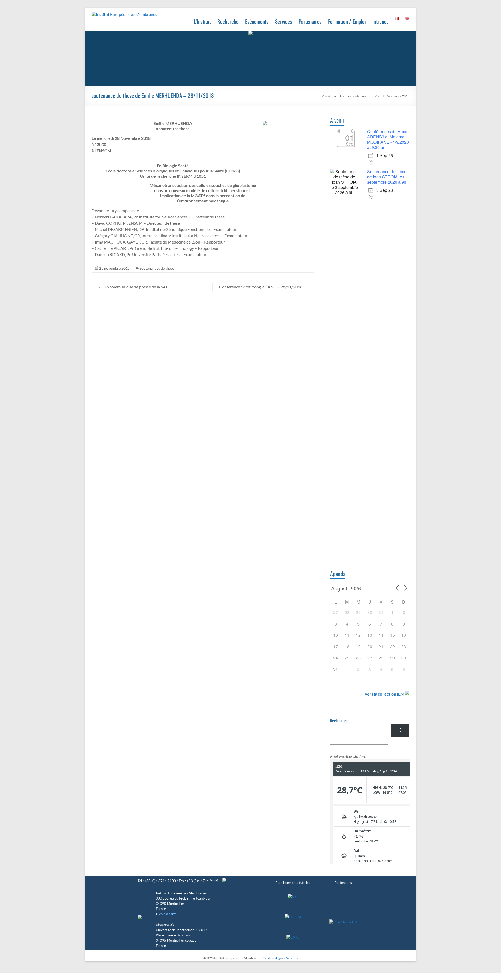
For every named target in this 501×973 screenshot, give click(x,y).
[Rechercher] (400, 730)
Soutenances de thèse (157, 268)
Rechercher (339, 721)
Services (283, 22)
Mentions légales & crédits (280, 958)
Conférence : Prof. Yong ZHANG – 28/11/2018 (263, 286)
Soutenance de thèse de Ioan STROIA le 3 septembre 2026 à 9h (387, 177)
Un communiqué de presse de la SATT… (135, 286)
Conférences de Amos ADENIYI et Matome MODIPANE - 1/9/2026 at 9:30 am (388, 139)
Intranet (380, 22)
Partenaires (310, 22)
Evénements (257, 22)
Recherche (227, 22)
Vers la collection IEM (384, 693)
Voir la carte (168, 914)
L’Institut (202, 22)
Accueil (344, 96)
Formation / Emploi (347, 22)
